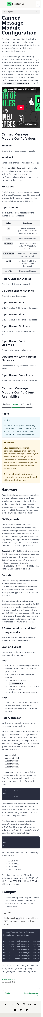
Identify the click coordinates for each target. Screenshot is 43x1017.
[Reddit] (35, 1004)
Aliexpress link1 (12, 761)
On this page (8, 12)
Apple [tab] (15, 404)
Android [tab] (6, 404)
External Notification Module (18, 168)
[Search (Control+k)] (38, 4)
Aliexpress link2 (12, 764)
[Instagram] (23, 1004)
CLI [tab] (22, 404)
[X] (12, 1004)
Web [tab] (29, 404)
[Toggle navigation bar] (4, 3)
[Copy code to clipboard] (37, 790)
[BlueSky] (15, 1009)
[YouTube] (29, 1004)
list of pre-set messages (27, 692)
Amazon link (10, 755)
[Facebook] (18, 1004)
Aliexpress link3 (12, 767)
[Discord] (6, 1004)
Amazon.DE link (12, 758)
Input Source (18, 680)
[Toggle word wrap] (33, 940)
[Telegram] (26, 1009)
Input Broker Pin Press (22, 686)
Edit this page (9, 979)
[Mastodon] (20, 1009)
